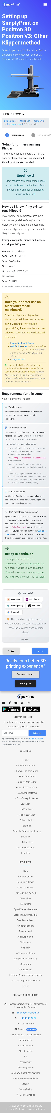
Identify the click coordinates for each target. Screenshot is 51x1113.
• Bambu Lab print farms (26, 771)
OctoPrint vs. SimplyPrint (25, 915)
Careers (27, 1029)
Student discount (25, 926)
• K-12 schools (26, 809)
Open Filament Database (25, 909)
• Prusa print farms (26, 776)
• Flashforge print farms (26, 798)
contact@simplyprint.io (28, 1012)
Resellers (25, 853)
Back (13, 651)
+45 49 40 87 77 (28, 1018)
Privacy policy (25, 1040)
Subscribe (37, 733)
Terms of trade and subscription (25, 1034)
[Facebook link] (10, 703)
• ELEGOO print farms (26, 793)
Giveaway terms (25, 1067)
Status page (25, 942)
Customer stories (25, 887)
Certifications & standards (25, 1078)
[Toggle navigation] (45, 4)
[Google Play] (11, 709)
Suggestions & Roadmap (25, 958)
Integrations (25, 904)
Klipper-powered (15, 124)
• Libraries (26, 825)
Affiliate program (25, 936)
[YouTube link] (16, 703)
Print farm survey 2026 (25, 893)
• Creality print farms (26, 782)
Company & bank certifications (25, 1073)
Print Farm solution (25, 765)
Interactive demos (25, 882)
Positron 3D (24, 121)
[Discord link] (3, 703)
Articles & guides (25, 876)
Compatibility (25, 969)
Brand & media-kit (25, 920)
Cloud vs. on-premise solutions (25, 980)
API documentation (25, 953)
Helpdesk (25, 947)
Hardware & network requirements (25, 975)
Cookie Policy (25, 1089)
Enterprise (25, 836)
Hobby (25, 760)
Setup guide (10, 121)
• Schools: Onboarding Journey (26, 831)
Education (25, 804)
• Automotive (27, 842)
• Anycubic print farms (26, 787)
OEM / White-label (25, 847)
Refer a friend (25, 931)
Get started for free (25, 674)
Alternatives (25, 898)
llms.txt (25, 986)
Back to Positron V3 (14, 114)
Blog (25, 871)
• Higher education (26, 814)
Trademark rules (25, 1045)
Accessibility (26, 1062)
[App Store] (31, 709)
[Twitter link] (22, 703)
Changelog (25, 964)
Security (25, 1084)
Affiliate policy (25, 1051)
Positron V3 (38, 121)
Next (39, 651)
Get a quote (25, 683)
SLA (25, 1056)
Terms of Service (36, 739)
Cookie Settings (27, 1095)
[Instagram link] (28, 703)
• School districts (27, 820)
